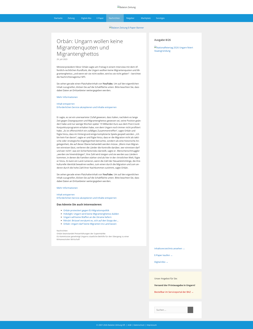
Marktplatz (146, 18)
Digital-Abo (86, 18)
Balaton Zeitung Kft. (117, 325)
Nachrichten (114, 18)
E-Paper (100, 18)
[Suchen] (190, 310)
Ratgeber (130, 18)
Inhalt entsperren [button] (66, 103)
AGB (129, 325)
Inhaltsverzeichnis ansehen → (169, 248)
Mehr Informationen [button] (67, 97)
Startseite (58, 18)
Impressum (152, 325)
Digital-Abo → (161, 261)
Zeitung (71, 18)
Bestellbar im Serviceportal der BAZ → (174, 291)
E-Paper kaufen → (163, 255)
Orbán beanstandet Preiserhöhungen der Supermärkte (81, 233)
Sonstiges (160, 18)
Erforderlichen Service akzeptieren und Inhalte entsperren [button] (86, 107)
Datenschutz (139, 325)
